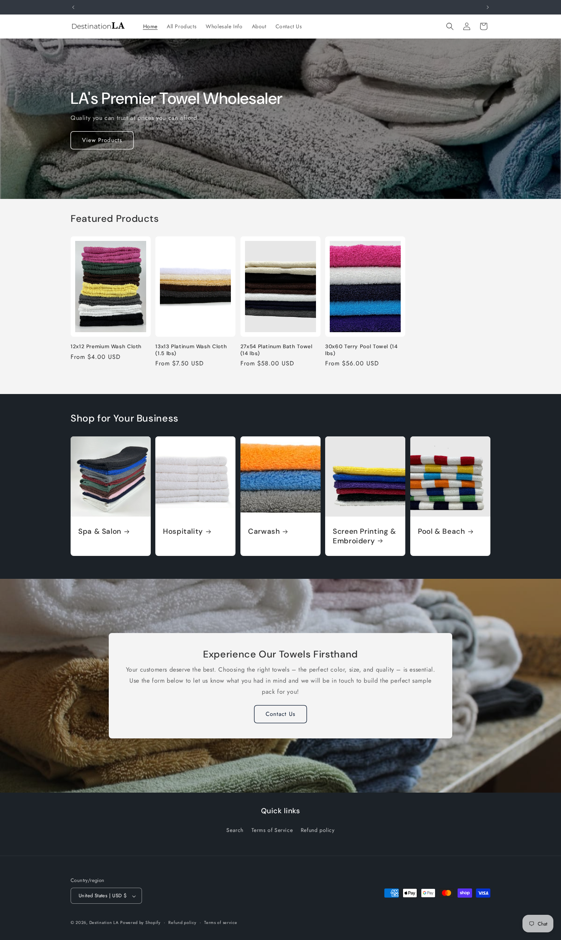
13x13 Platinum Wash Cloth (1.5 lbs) (191, 350)
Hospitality (183, 531)
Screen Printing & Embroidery (364, 536)
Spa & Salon (99, 531)
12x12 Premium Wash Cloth (106, 346)
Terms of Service (272, 829)
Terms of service (220, 923)
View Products (102, 140)
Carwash (264, 531)
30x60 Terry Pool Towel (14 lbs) (361, 350)
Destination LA (104, 923)
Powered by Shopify (140, 923)
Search (234, 829)
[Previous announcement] (73, 7)
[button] (450, 26)
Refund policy (318, 829)
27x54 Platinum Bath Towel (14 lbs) (276, 350)
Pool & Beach (441, 531)
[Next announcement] (487, 7)
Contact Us (280, 714)
